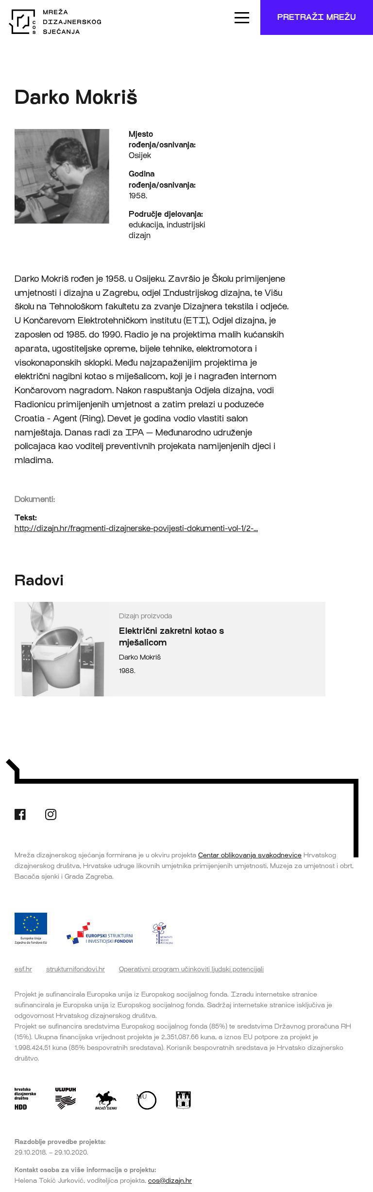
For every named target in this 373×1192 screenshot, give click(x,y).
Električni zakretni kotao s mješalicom (171, 637)
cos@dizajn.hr (170, 1180)
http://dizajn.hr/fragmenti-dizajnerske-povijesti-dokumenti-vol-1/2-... (136, 528)
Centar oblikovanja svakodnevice (250, 855)
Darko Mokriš (140, 657)
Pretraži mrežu (316, 17)
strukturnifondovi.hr (75, 969)
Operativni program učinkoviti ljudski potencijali (191, 969)
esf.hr (23, 969)
